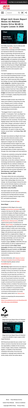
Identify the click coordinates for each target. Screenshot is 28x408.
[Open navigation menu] (2, 12)
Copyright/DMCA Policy (9, 405)
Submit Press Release (8, 402)
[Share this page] (26, 12)
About (7, 399)
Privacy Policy (21, 405)
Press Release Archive (16, 399)
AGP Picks (3, 2)
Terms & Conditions (20, 402)
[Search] (19, 12)
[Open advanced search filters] (22, 12)
